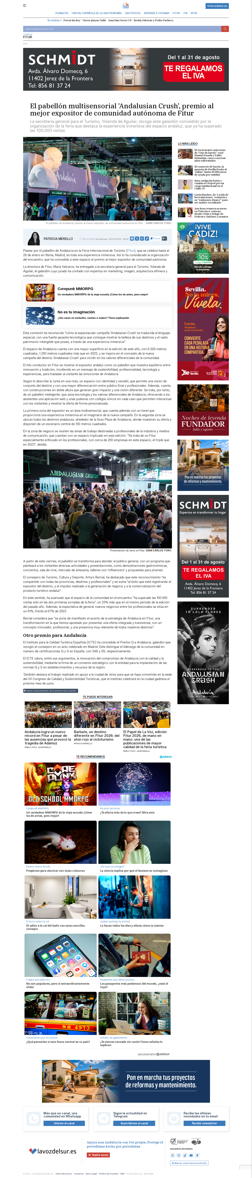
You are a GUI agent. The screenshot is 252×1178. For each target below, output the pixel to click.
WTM (194, 13)
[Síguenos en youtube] (191, 1155)
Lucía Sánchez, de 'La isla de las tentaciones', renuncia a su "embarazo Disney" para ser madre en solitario (211, 199)
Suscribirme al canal (134, 1123)
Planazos (61, 13)
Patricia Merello (58, 239)
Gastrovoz (133, 13)
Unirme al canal (64, 1123)
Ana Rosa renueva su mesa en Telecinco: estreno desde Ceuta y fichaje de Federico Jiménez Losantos (211, 212)
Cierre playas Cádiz (94, 20)
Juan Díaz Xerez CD (120, 20)
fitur (25, 43)
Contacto (79, 1173)
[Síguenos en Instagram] (178, 1155)
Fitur (176, 13)
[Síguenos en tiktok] (185, 1155)
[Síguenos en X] (172, 1155)
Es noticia (53, 20)
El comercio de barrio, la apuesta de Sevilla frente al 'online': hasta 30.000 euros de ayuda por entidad (210, 170)
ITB (185, 13)
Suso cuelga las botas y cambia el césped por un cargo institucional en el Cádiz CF (209, 185)
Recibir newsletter (204, 1123)
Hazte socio (100, 1155)
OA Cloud (148, 1173)
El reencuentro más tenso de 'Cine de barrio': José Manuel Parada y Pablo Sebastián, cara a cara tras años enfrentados (210, 155)
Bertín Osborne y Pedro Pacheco (153, 20)
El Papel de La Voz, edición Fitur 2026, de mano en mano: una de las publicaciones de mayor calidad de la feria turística (145, 739)
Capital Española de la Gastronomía (97, 13)
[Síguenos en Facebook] (197, 1155)
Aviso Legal (91, 1173)
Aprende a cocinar (156, 13)
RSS (123, 1173)
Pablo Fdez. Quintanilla (38, 747)
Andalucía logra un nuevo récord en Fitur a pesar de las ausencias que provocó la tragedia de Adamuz (48, 737)
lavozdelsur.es (218, 6)
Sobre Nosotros (64, 1173)
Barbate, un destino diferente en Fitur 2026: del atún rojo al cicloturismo (96, 735)
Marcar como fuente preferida (191, 1163)
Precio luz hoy (71, 20)
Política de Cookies (108, 1173)
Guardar (157, 238)
